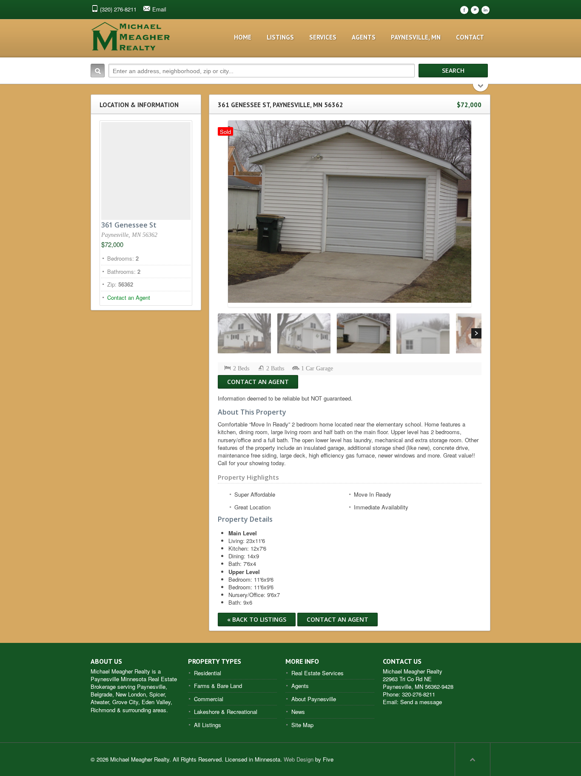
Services (322, 37)
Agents (364, 37)
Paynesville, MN (416, 37)
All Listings (207, 725)
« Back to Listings (256, 619)
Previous (223, 333)
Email (159, 9)
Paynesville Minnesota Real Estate (134, 679)
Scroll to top (472, 759)
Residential (207, 673)
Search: (98, 70)
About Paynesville (313, 699)
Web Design (298, 759)
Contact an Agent (258, 382)
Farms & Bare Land (218, 686)
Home (242, 37)
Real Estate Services (317, 673)
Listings (280, 37)
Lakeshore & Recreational (225, 712)
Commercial (208, 699)
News (298, 712)
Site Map (302, 725)
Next (476, 333)
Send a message (421, 702)
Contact (470, 37)
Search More (480, 89)
